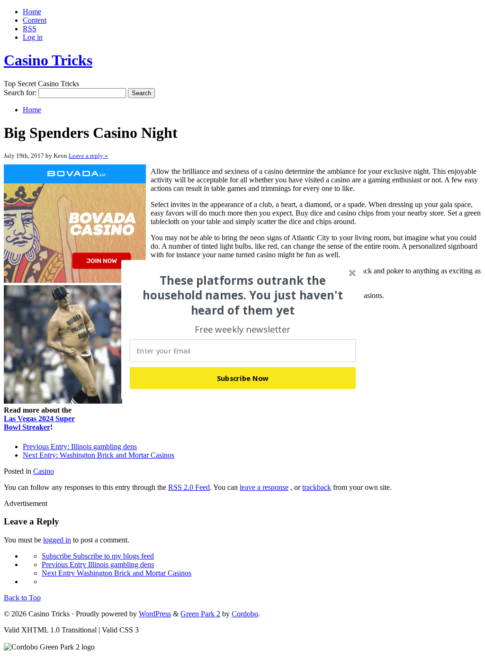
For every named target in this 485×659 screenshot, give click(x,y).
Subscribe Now (243, 377)
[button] (243, 295)
